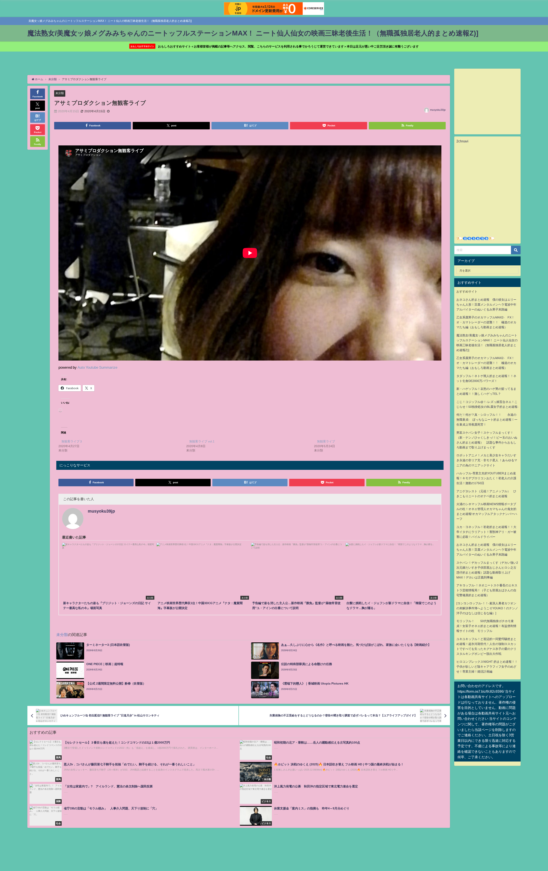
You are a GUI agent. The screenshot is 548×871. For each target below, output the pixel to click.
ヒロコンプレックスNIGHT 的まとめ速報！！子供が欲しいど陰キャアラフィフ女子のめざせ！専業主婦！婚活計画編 (487, 666)
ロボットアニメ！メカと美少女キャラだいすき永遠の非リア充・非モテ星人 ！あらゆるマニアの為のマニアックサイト (486, 460)
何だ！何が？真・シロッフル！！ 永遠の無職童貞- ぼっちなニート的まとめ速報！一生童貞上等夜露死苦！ (486, 419)
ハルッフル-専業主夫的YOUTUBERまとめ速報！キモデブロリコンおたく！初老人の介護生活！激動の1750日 (486, 478)
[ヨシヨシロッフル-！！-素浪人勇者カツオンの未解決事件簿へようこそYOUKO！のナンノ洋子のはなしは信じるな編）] (487, 608)
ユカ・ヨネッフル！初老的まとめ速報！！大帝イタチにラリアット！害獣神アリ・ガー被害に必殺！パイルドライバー (486, 531)
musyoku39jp (438, 110)
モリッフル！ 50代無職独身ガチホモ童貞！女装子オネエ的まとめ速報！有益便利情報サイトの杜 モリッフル (486, 626)
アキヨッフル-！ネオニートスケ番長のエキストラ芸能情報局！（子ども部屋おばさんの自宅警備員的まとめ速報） (486, 590)
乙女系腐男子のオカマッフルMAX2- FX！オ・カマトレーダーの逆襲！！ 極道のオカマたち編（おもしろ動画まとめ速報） (486, 322)
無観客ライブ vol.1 (201, 441)
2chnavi (462, 141)
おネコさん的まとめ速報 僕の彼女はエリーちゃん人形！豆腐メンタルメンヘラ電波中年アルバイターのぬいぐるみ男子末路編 (486, 304)
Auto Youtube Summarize (97, 367)
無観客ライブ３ (71, 441)
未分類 (59, 93)
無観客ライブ (326, 441)
